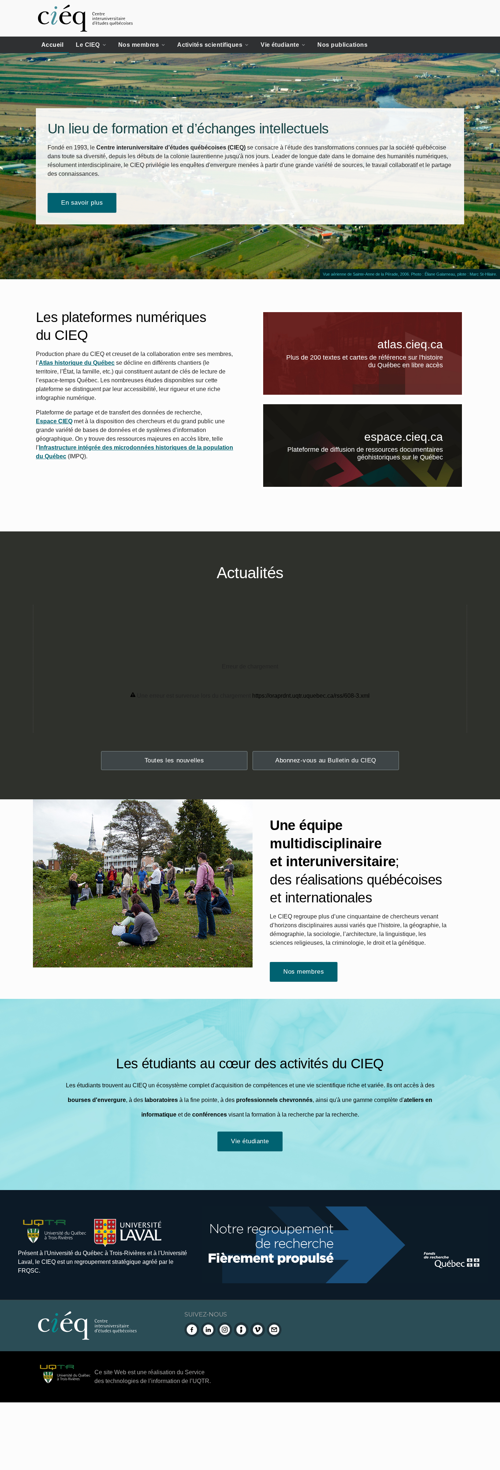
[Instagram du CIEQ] (224, 1329)
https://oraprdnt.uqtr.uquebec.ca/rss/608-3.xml (311, 696)
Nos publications (342, 45)
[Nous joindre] (274, 1329)
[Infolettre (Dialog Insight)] (241, 1329)
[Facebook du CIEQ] (191, 1329)
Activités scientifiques (209, 45)
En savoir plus (82, 202)
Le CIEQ (88, 45)
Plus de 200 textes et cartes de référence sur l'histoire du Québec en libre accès (374, 362)
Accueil (52, 45)
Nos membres (138, 45)
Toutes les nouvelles (174, 760)
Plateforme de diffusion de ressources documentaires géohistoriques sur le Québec (374, 455)
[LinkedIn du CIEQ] (208, 1329)
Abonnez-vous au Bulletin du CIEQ (325, 760)
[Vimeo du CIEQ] (257, 1329)
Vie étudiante (280, 45)
